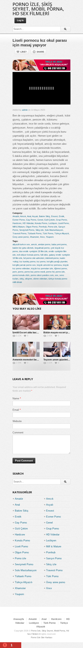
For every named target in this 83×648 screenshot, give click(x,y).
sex (56, 275)
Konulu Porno (41, 223)
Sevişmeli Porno (26, 230)
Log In (20, 20)
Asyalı (35, 216)
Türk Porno (48, 233)
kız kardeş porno (27, 261)
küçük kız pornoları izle (42, 268)
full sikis (44, 255)
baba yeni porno (59, 244)
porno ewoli (39, 272)
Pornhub (43, 227)
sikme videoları (40, 279)
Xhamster (34, 237)
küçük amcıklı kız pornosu (49, 265)
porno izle (60, 272)
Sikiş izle (40, 230)
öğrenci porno (60, 268)
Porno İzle (35, 637)
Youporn (50, 237)
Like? (23, 52)
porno (20, 272)
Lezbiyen (52, 223)
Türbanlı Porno (35, 233)
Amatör (16, 216)
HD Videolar (28, 223)
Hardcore (17, 223)
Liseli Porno (63, 223)
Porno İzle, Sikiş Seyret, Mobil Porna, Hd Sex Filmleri (38, 9)
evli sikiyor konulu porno (28, 255)
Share (40, 52)
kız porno (41, 261)
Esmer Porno (19, 220)
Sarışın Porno (54, 558)
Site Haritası (46, 637)
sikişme (28, 279)
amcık (34, 244)
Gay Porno (31, 220)
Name (16, 398)
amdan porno (44, 244)
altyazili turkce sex (21, 244)
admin (25, 110)
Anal (29, 216)
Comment (18, 432)
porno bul (29, 272)
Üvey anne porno (21, 237)
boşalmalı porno (42, 248)
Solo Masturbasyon (54, 230)
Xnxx (42, 237)
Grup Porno (61, 220)
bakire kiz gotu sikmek (23, 248)
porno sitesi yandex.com (42, 275)
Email (16, 409)
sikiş (21, 279)
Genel (40, 220)
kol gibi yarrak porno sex (24, 265)
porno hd (50, 272)
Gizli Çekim (49, 220)
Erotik (61, 216)
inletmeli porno (52, 258)
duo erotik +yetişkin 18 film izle (33, 251)
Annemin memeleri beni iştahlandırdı (33, 359)
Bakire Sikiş (44, 216)
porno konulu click (21, 275)
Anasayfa (18, 619)
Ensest (54, 216)
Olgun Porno (32, 227)
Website (17, 421)
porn (15, 272)
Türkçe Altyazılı (61, 233)
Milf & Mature (19, 227)
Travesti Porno (19, 233)
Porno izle (52, 227)
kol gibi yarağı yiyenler (57, 261)
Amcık (23, 216)
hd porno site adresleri (33, 258)
